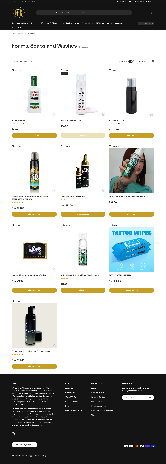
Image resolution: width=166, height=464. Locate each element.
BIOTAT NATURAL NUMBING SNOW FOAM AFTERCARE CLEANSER (30, 197)
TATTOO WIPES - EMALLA (120, 275)
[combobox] (84, 12)
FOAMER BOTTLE (116, 120)
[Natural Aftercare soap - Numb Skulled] (34, 249)
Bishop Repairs (71, 401)
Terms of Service (98, 397)
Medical (66, 23)
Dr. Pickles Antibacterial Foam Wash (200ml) (128, 196)
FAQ (130, 2)
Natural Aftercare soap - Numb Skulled (29, 275)
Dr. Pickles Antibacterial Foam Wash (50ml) (80, 275)
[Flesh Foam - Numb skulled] (83, 170)
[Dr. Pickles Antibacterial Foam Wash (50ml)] (83, 249)
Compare (123, 61)
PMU (33, 23)
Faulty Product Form (73, 410)
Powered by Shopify (41, 456)
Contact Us (121, 2)
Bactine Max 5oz (19, 120)
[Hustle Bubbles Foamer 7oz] (83, 94)
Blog (67, 406)
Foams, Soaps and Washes (26, 33)
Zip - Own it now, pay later (102, 410)
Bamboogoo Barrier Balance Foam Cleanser (31, 351)
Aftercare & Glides (49, 23)
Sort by (15, 61)
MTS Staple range (104, 23)
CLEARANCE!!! (71, 397)
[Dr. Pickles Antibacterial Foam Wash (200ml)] (131, 170)
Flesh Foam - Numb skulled (73, 196)
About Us (69, 388)
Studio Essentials (83, 23)
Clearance (119, 23)
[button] (152, 12)
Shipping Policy (97, 392)
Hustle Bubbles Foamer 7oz (72, 120)
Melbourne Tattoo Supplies (25, 456)
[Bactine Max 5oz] (34, 94)
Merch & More (18, 27)
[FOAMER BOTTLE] (131, 94)
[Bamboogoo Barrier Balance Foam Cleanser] (34, 325)
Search (94, 388)
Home (14, 33)
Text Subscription (98, 406)
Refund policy (97, 401)
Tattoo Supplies (19, 23)
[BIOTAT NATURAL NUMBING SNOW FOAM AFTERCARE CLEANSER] (34, 170)
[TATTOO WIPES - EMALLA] (131, 249)
